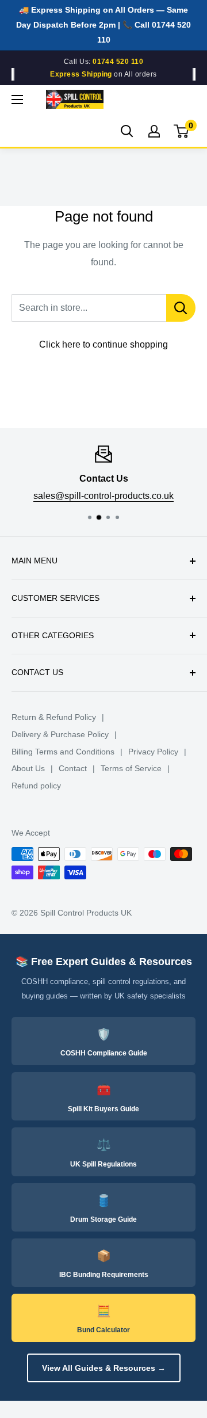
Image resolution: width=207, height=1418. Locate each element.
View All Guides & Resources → (104, 1368)
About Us (28, 768)
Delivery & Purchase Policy (60, 734)
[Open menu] (17, 99)
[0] (182, 131)
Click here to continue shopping (103, 344)
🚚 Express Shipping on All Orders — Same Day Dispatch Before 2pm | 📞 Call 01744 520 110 (103, 24)
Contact (73, 768)
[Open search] (127, 131)
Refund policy (36, 785)
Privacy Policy (153, 751)
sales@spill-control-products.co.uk (103, 495)
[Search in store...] (180, 308)
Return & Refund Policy (54, 717)
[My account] (154, 131)
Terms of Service (131, 768)
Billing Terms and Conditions (63, 751)
